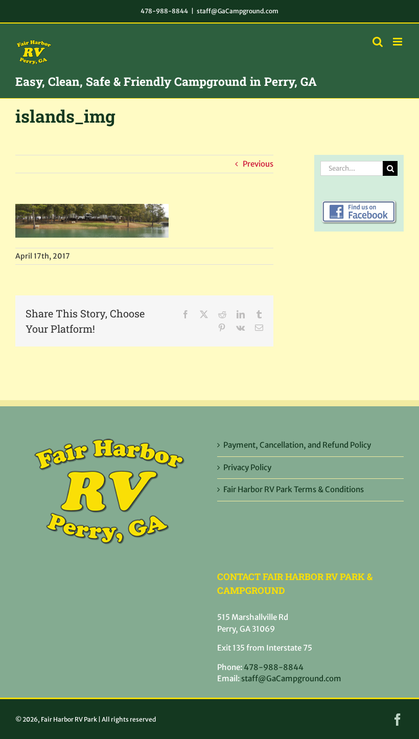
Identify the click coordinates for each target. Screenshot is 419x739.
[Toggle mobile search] (378, 41)
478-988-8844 (164, 11)
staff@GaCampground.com (237, 11)
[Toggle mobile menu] (398, 41)
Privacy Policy (247, 467)
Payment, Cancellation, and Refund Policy (297, 445)
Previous (258, 164)
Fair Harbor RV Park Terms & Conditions (293, 489)
